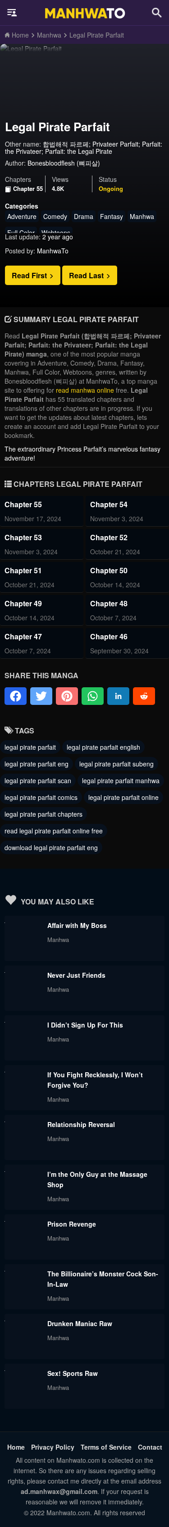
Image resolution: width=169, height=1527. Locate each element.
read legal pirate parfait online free (54, 830)
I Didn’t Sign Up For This (85, 1024)
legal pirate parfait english (103, 747)
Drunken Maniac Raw (79, 1323)
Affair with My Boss (77, 925)
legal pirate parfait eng (37, 763)
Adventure (22, 216)
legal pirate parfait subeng (116, 763)
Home (16, 1446)
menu (12, 12)
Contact (150, 1446)
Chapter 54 (109, 504)
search (156, 12)
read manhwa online (85, 390)
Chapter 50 (109, 570)
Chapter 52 (109, 537)
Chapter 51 (23, 570)
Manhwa (142, 216)
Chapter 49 (23, 603)
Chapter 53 (23, 537)
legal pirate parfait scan (38, 780)
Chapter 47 (23, 636)
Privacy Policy (52, 1446)
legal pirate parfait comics (41, 797)
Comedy (55, 216)
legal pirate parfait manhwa (121, 780)
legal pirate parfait (30, 747)
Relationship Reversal (81, 1124)
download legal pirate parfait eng (51, 847)
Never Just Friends (76, 975)
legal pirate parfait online (123, 797)
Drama (83, 216)
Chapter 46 (109, 636)
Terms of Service (106, 1446)
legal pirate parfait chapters (43, 813)
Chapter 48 (109, 603)
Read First (30, 275)
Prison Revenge (71, 1223)
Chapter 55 (28, 188)
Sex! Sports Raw (72, 1373)
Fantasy (111, 216)
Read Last (87, 275)
